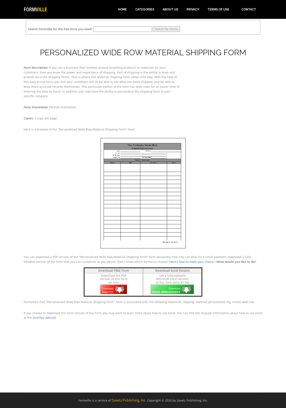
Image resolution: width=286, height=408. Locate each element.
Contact (248, 9)
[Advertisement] (224, 91)
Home (122, 9)
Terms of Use (218, 9)
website (44, 318)
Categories (144, 9)
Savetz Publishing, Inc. (129, 400)
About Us (170, 9)
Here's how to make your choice (191, 262)
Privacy (193, 9)
